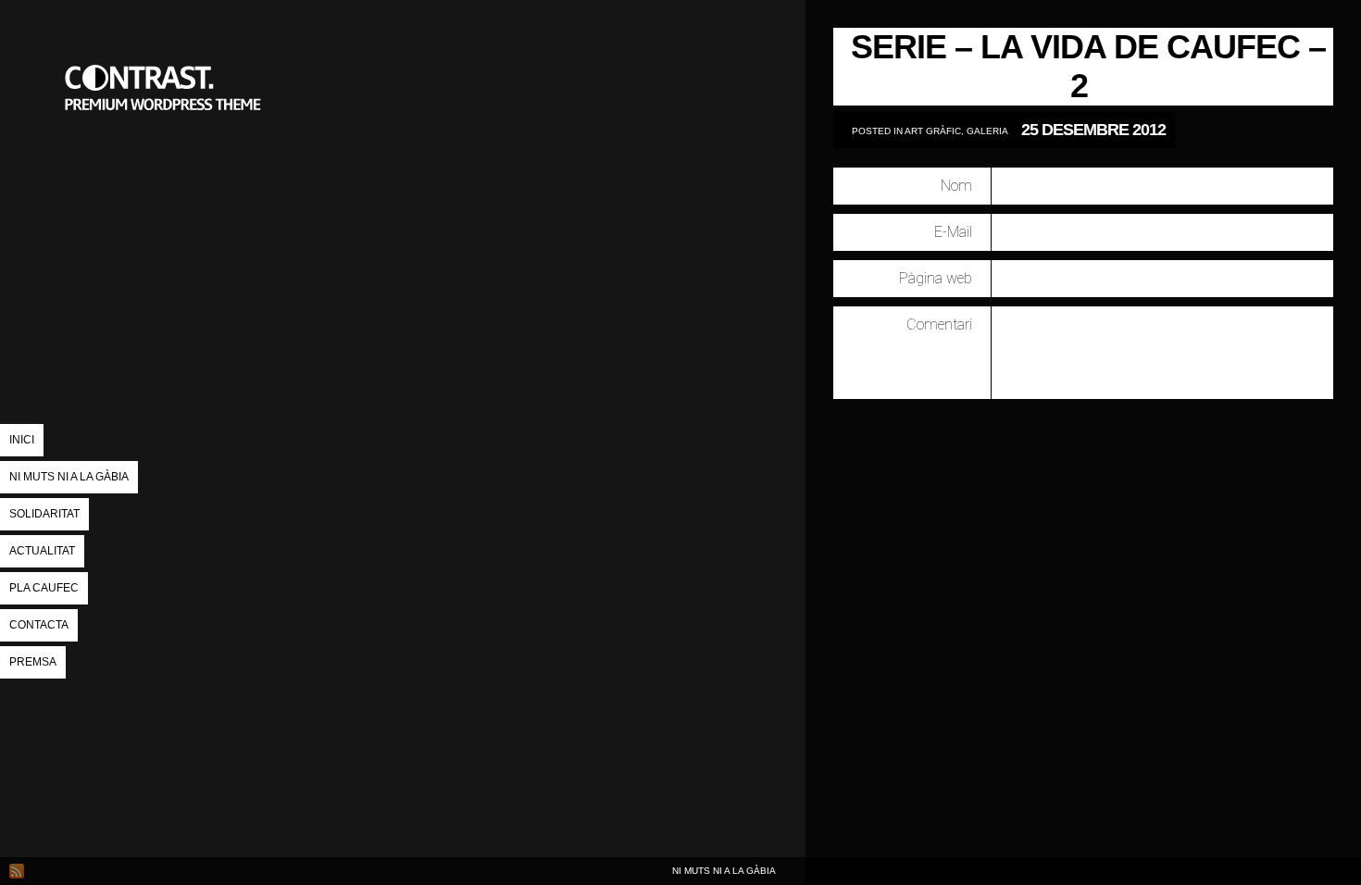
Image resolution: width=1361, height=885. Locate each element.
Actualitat (42, 550)
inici (21, 439)
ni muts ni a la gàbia (166, 180)
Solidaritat (44, 513)
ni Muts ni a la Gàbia (69, 476)
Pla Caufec (44, 587)
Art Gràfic (933, 131)
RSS (16, 871)
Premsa (32, 661)
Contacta (39, 624)
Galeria (987, 131)
